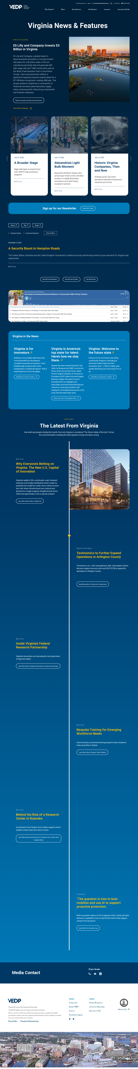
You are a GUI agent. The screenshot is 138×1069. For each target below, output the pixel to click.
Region (37, 225)
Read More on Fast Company (25, 377)
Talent (63, 9)
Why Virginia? (49, 9)
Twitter (74, 1018)
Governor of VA (95, 1011)
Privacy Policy (12, 1021)
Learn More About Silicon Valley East (29, 501)
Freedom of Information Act (30, 1021)
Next (131, 157)
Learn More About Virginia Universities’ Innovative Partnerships (38, 666)
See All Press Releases (49, 279)
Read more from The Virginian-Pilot (65, 398)
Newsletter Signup (76, 1015)
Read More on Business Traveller (101, 377)
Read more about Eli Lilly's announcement (28, 100)
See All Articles (91, 279)
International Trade (124, 9)
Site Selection (92, 9)
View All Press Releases (20, 108)
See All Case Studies (71, 279)
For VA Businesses (81, 3)
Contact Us (117, 3)
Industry (13, 225)
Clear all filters (50, 233)
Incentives (107, 9)
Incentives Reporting (96, 1007)
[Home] (19, 7)
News (89, 3)
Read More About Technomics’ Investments (93, 584)
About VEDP (74, 1007)
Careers (72, 1011)
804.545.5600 (126, 3)
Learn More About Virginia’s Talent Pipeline (92, 752)
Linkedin (70, 1018)
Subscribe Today (88, 208)
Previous (7, 157)
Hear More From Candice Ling (88, 928)
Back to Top (122, 1009)
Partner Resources (95, 1003)
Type (25, 225)
